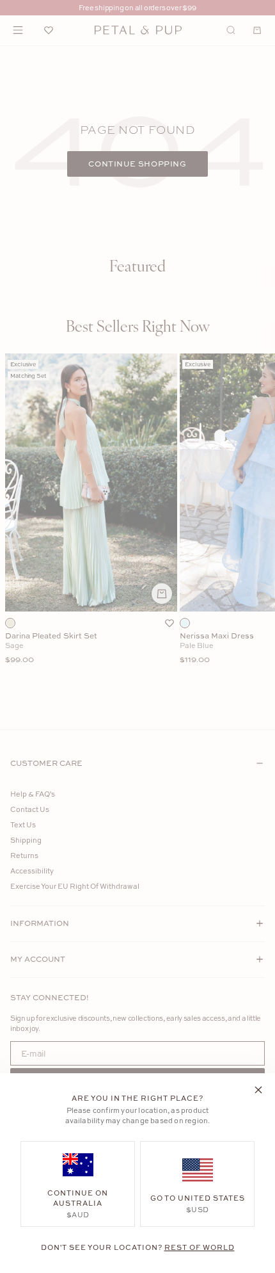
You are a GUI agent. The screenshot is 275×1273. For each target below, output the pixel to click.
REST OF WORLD (199, 1247)
